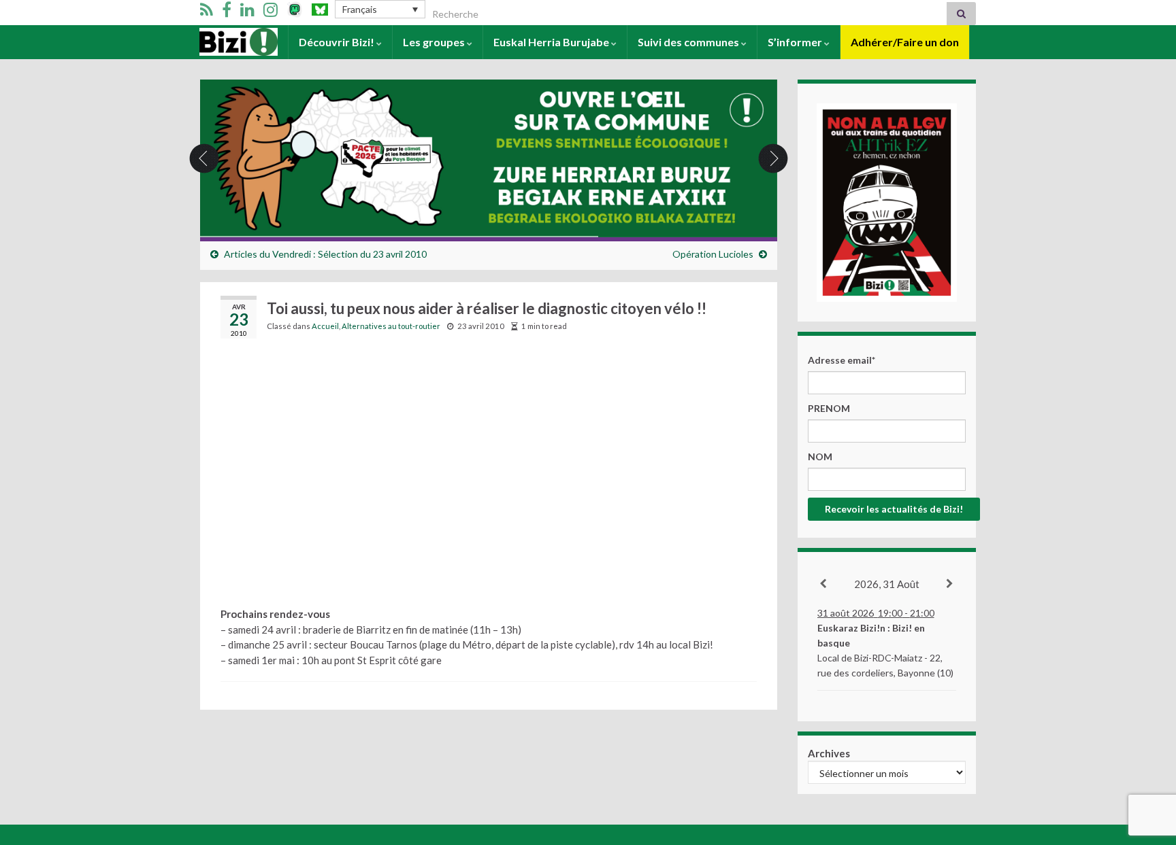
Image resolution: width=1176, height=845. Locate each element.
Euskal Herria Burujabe (552, 41)
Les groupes (435, 41)
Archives (829, 753)
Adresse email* (841, 360)
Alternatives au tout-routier (391, 326)
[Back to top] (1145, 764)
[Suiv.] (950, 584)
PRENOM (829, 408)
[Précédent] (824, 584)
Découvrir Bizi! (337, 41)
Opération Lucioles (712, 254)
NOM (820, 456)
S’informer (796, 41)
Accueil (218, 41)
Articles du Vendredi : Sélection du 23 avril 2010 (325, 254)
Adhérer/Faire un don (905, 41)
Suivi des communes (689, 41)
